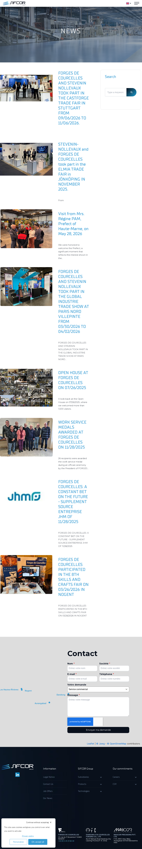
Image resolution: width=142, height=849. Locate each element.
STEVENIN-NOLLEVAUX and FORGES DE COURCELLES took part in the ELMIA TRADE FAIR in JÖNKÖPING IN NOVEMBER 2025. (73, 167)
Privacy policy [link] (28, 836)
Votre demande (76, 684)
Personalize (18, 842)
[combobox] (98, 689)
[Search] (131, 92)
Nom (71, 663)
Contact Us (48, 784)
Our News (47, 798)
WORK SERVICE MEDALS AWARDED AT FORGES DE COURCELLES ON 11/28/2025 (72, 435)
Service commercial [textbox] (78, 689)
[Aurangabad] (49, 703)
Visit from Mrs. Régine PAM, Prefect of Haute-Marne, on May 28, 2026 (73, 223)
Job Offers (48, 791)
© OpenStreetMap (116, 743)
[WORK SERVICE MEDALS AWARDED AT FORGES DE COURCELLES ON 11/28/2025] (26, 437)
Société (104, 663)
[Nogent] (22, 691)
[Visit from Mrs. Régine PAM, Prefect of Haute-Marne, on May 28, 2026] (26, 228)
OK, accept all (38, 842)
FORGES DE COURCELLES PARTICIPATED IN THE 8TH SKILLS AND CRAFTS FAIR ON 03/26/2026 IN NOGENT (73, 577)
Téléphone (106, 674)
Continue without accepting (37, 822)
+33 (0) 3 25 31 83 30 (66, 841)
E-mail (72, 674)
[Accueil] (14, 3)
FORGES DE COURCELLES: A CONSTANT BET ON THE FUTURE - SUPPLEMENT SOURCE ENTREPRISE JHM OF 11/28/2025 (73, 501)
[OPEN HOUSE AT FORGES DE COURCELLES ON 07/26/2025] (26, 387)
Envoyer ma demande (98, 730)
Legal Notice (49, 777)
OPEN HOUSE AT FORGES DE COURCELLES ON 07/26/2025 (73, 380)
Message (73, 695)
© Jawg (100, 743)
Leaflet (90, 743)
